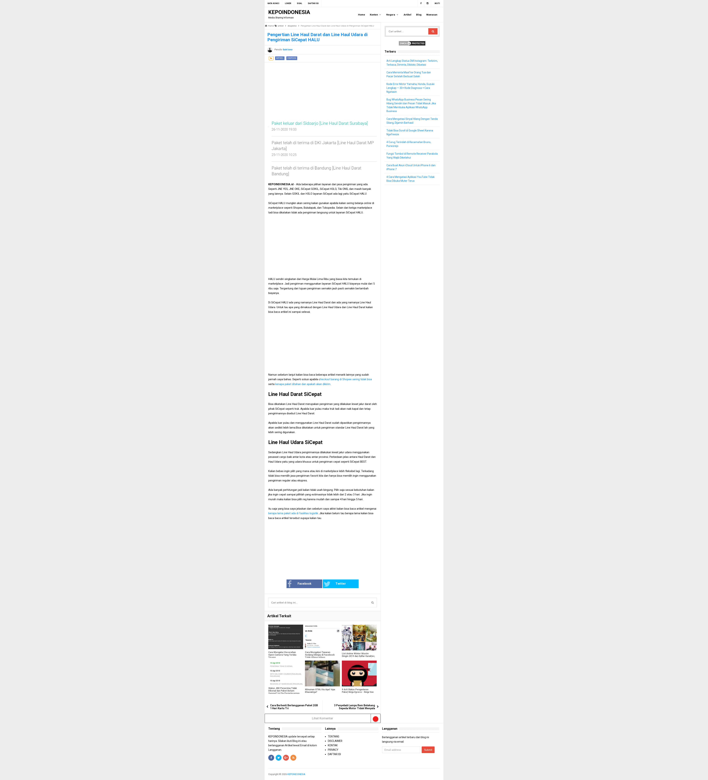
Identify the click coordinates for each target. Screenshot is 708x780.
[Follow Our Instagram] (427, 3)
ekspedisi (291, 58)
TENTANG (333, 736)
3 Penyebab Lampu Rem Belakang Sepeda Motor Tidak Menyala (354, 707)
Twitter (341, 583)
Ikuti (437, 3)
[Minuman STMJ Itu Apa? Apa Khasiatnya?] (322, 673)
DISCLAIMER (335, 740)
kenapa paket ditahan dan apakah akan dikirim (302, 384)
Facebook (304, 583)
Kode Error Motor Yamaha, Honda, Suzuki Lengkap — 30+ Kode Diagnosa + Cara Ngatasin (410, 88)
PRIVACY (333, 749)
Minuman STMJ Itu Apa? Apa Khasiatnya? (320, 690)
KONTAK (333, 745)
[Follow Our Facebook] (420, 3)
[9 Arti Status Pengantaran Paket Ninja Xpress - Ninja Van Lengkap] (359, 673)
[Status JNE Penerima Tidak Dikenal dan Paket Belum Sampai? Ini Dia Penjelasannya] (285, 673)
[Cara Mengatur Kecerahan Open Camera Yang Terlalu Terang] (285, 637)
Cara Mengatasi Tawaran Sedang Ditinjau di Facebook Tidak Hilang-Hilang (320, 655)
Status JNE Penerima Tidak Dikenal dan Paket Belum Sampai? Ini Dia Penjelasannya (283, 691)
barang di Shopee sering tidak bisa (351, 379)
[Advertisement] (323, 88)
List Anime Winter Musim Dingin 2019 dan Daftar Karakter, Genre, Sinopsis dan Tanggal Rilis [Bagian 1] (358, 657)
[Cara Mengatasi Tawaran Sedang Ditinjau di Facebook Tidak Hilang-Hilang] (322, 637)
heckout (325, 379)
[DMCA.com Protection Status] (412, 43)
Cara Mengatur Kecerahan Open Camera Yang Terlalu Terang (282, 655)
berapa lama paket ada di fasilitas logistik (293, 513)
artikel (279, 58)
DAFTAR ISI (334, 754)
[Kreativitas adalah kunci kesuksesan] (439, 774)
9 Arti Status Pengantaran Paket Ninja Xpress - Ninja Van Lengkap (358, 692)
